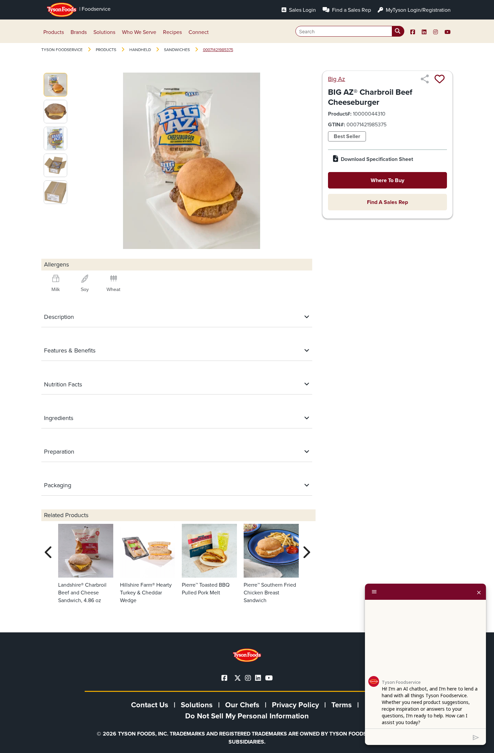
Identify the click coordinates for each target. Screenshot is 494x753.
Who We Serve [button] (139, 32)
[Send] (476, 737)
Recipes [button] (172, 32)
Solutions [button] (104, 32)
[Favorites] (439, 79)
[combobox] (349, 31)
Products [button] (53, 32)
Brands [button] (79, 32)
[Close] (479, 591)
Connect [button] (199, 32)
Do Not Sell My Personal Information (247, 715)
